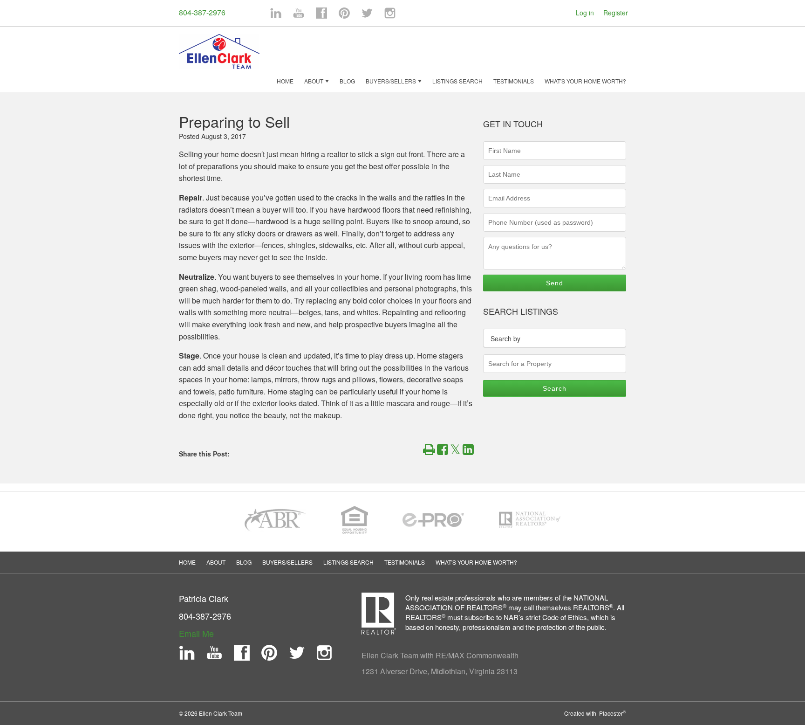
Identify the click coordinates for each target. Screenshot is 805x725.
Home (285, 81)
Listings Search (457, 81)
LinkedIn (275, 13)
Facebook (321, 13)
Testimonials (513, 81)
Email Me (196, 633)
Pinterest (344, 13)
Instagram (390, 13)
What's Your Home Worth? (585, 81)
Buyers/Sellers (391, 81)
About (313, 81)
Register (615, 12)
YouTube (298, 13)
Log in (585, 12)
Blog (347, 81)
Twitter (367, 13)
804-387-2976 (202, 12)
